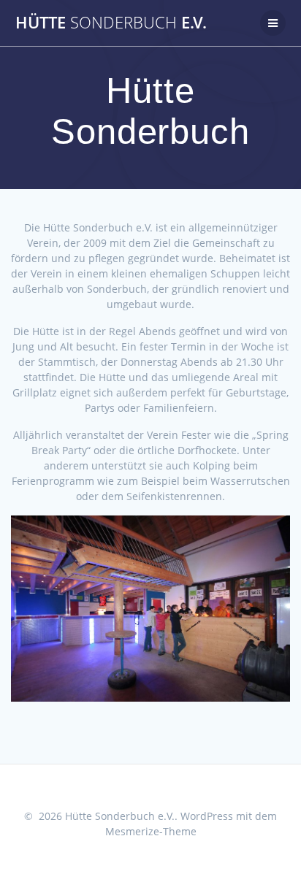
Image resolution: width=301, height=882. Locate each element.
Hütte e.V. (111, 23)
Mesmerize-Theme (151, 831)
